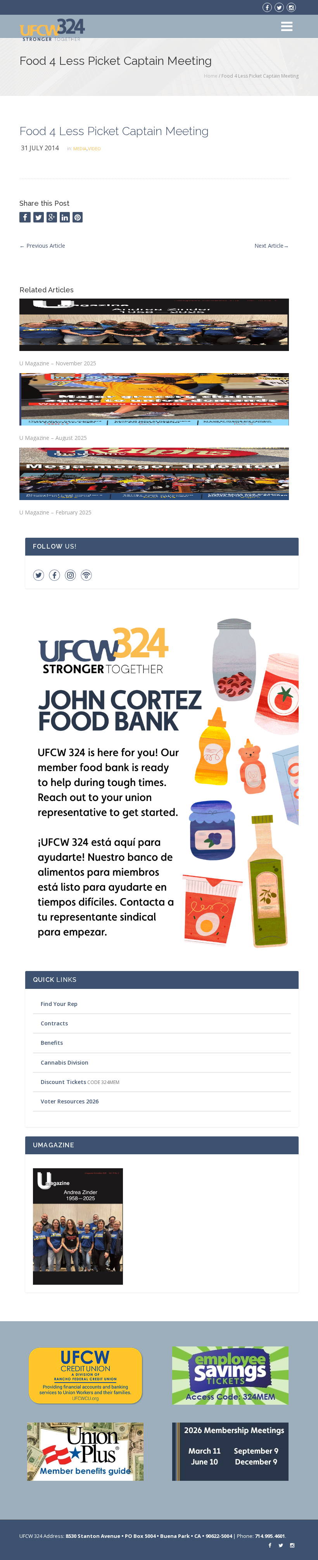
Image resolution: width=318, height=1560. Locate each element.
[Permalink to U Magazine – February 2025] (154, 474)
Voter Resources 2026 (70, 1101)
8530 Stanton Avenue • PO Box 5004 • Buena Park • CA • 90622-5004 (149, 1535)
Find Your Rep (59, 1004)
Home (211, 76)
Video (94, 148)
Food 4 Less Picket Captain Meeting (114, 131)
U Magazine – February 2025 (55, 512)
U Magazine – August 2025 (53, 437)
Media (79, 148)
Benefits (52, 1042)
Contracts (54, 1023)
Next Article (271, 245)
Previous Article (42, 245)
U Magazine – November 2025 (57, 363)
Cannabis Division (64, 1062)
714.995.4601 (270, 1535)
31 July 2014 (40, 148)
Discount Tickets (63, 1082)
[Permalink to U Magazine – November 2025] (154, 325)
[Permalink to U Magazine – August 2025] (154, 399)
